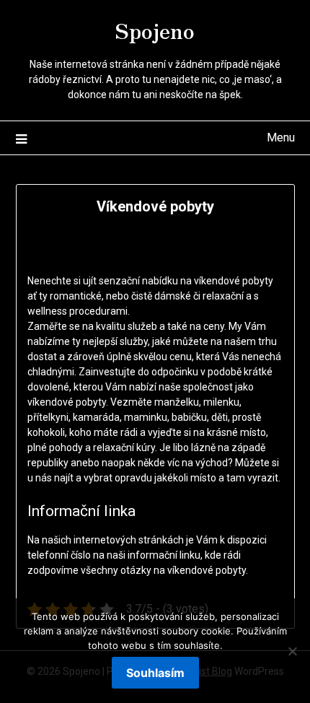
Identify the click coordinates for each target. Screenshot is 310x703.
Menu (281, 137)
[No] (292, 651)
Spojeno (155, 29)
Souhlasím (155, 672)
